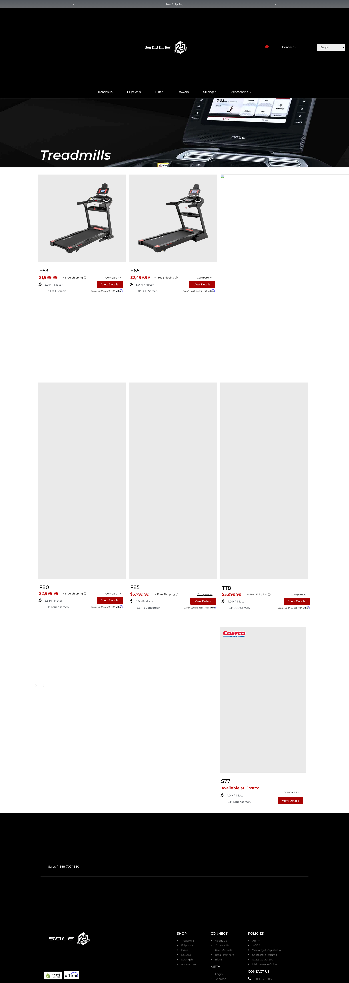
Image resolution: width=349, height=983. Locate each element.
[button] (74, 4)
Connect (288, 47)
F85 (135, 587)
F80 (44, 587)
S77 (225, 781)
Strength (209, 92)
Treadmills (105, 92)
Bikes (159, 92)
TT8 (226, 588)
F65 (135, 270)
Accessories (239, 92)
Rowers (183, 92)
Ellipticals (134, 92)
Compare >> (113, 277)
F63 (43, 270)
